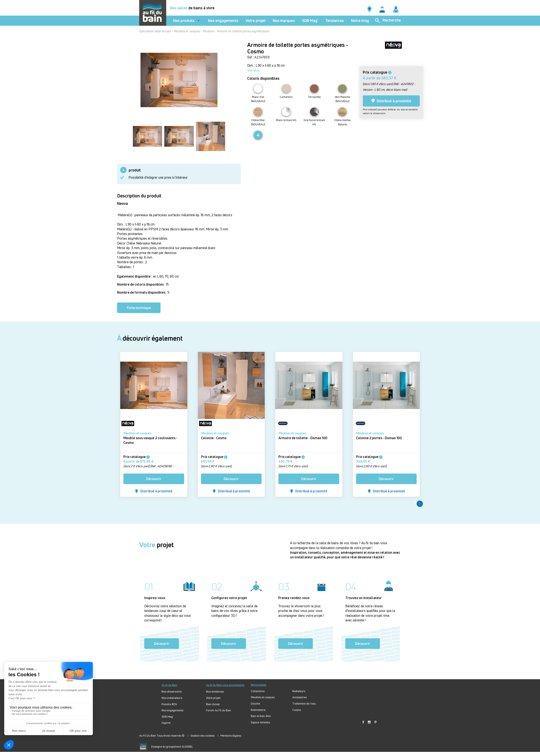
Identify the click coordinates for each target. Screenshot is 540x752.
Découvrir (153, 479)
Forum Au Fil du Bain (218, 710)
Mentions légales (230, 735)
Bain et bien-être (261, 716)
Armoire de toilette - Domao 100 (302, 438)
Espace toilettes (260, 722)
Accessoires (299, 697)
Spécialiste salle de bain (155, 31)
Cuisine (296, 710)
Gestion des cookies (202, 735)
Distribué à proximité (393, 100)
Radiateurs (298, 691)
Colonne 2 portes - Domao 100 (379, 438)
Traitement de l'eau (304, 703)
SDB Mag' (310, 20)
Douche (255, 703)
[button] (420, 504)
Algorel (166, 722)
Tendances (334, 20)
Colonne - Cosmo (214, 438)
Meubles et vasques (187, 31)
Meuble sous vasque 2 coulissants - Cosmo (150, 440)
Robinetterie (258, 710)
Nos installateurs (172, 698)
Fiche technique (139, 307)
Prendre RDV (169, 704)
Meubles (208, 31)
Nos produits (183, 20)
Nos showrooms (172, 691)
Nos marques (284, 20)
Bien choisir (213, 704)
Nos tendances (215, 691)
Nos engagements (223, 20)
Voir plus (253, 70)
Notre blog (360, 20)
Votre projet (256, 20)
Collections (258, 691)
